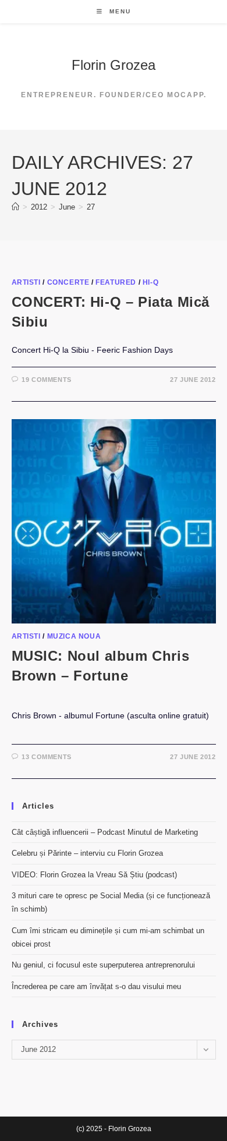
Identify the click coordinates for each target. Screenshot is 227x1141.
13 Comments (47, 756)
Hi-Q (150, 282)
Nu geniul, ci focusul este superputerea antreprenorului (103, 965)
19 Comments (47, 379)
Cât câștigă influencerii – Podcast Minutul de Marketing (105, 832)
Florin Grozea (113, 65)
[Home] (15, 207)
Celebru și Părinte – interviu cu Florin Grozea (87, 853)
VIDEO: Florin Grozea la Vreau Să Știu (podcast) (94, 874)
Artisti (26, 282)
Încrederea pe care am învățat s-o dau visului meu (96, 986)
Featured (115, 282)
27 (91, 207)
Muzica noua (74, 636)
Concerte (68, 282)
